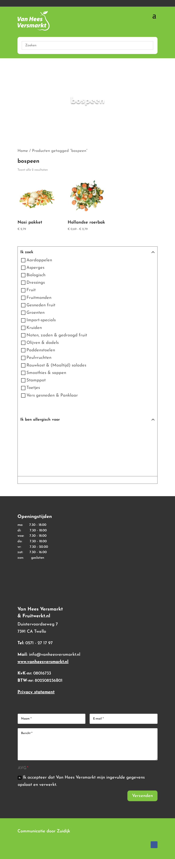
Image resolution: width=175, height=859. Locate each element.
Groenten (35, 313)
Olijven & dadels (42, 343)
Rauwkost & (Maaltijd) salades (56, 365)
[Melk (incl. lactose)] (72, 431)
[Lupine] (57, 431)
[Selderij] (147, 431)
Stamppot (36, 380)
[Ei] (27, 431)
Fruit (31, 290)
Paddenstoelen (40, 350)
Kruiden (34, 328)
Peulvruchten (38, 358)
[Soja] (42, 446)
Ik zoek (26, 252)
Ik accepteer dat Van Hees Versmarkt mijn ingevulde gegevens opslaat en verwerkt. (81, 781)
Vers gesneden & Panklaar (52, 395)
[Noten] (102, 431)
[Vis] (57, 446)
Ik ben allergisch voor (40, 420)
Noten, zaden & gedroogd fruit (56, 335)
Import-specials (41, 320)
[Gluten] (42, 431)
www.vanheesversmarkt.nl (43, 662)
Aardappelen (39, 260)
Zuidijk (63, 831)
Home (23, 151)
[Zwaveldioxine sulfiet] (87, 446)
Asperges (35, 268)
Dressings (35, 283)
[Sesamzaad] (27, 446)
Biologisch (35, 275)
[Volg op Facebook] (154, 844)
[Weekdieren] (72, 446)
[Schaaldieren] (132, 431)
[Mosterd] (87, 431)
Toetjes (33, 388)
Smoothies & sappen (46, 373)
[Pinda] (117, 431)
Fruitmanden (38, 298)
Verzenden (142, 796)
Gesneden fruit (40, 305)
